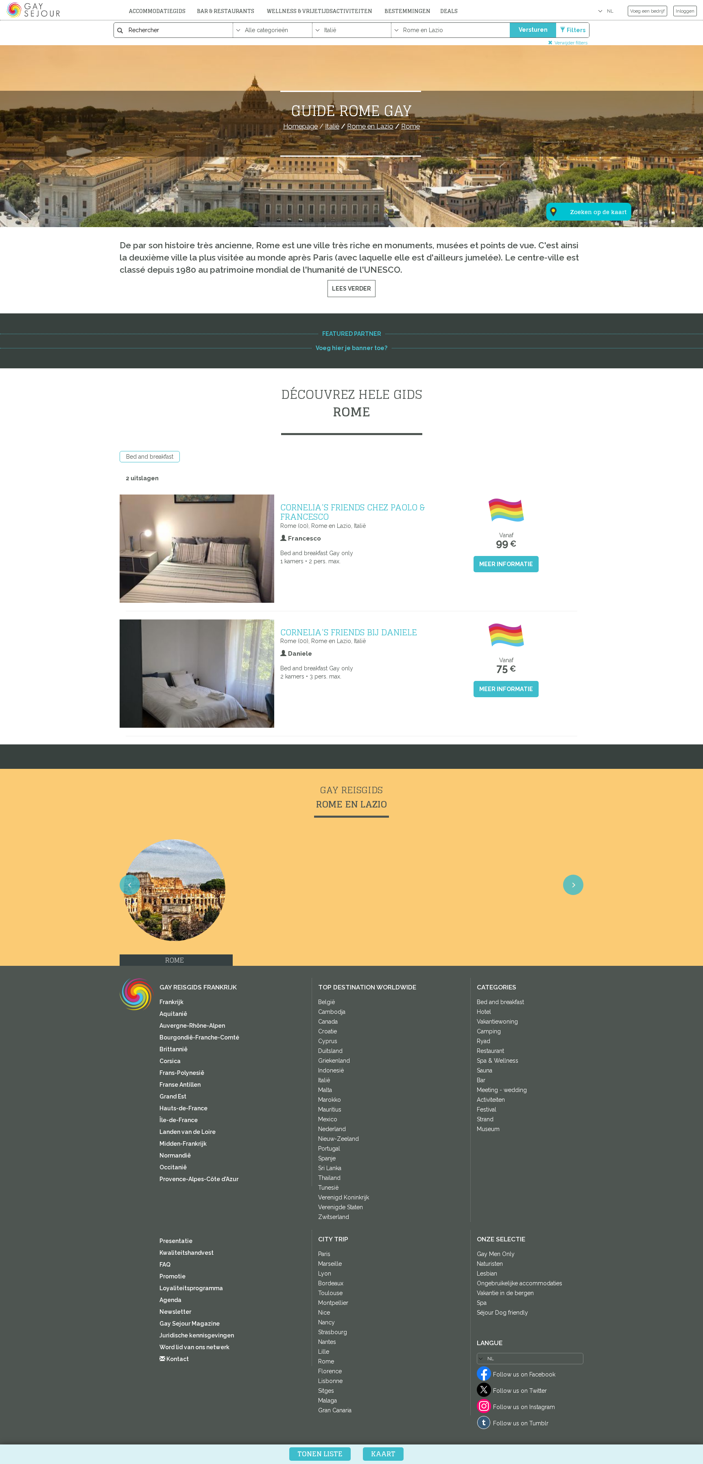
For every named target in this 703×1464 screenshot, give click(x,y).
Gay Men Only (496, 1254)
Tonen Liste (320, 1454)
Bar (481, 1080)
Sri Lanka (329, 1168)
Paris (324, 1254)
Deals (449, 11)
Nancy (326, 1322)
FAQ (164, 1264)
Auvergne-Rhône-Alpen (192, 1025)
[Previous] (130, 885)
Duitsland (330, 1051)
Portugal (329, 1148)
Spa (482, 1303)
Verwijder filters (571, 42)
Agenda (170, 1300)
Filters (576, 30)
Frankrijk (171, 1002)
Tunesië (328, 1187)
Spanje (327, 1158)
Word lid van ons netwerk (194, 1347)
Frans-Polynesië (181, 1073)
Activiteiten (491, 1099)
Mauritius (329, 1109)
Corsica (170, 1061)
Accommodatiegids (157, 11)
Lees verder (351, 288)
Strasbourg (332, 1332)
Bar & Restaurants (225, 11)
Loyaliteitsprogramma (191, 1288)
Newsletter (175, 1312)
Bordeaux (330, 1283)
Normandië (175, 1155)
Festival (486, 1109)
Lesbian (487, 1273)
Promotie (172, 1276)
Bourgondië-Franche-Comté (199, 1037)
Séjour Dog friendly (502, 1312)
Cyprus (327, 1041)
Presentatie (175, 1241)
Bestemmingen (407, 11)
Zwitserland (333, 1217)
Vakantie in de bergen (505, 1293)
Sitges (326, 1390)
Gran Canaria (335, 1410)
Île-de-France (178, 1120)
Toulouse (330, 1293)
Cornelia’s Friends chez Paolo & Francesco (352, 511)
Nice (324, 1312)
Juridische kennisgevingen (196, 1335)
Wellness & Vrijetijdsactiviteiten (319, 11)
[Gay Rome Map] (583, 172)
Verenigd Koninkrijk (343, 1197)
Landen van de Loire (187, 1132)
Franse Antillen (180, 1084)
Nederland (332, 1129)
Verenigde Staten (340, 1207)
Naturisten (490, 1263)
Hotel (484, 1012)
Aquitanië (173, 1014)
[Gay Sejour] (34, 10)
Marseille (330, 1263)
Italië (324, 1080)
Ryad (483, 1041)
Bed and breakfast (149, 456)
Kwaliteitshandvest (186, 1253)
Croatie (327, 1031)
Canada (328, 1021)
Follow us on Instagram (524, 1407)
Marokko (329, 1099)
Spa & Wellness (497, 1060)
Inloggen (685, 11)
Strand (485, 1119)
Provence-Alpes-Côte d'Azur (198, 1179)
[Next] (573, 885)
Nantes (327, 1342)
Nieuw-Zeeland (338, 1139)
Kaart (383, 1454)
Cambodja (331, 1012)
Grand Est (172, 1096)
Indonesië (331, 1070)
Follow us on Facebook (524, 1374)
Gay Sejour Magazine (189, 1323)
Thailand (329, 1178)
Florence (330, 1371)
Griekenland (334, 1060)
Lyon (324, 1273)
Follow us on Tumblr (520, 1423)
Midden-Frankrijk (183, 1143)
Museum (488, 1129)
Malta (325, 1090)
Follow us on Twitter (520, 1390)
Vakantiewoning (497, 1021)
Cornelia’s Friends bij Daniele (348, 632)
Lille (323, 1351)
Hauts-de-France (183, 1108)
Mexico (327, 1119)
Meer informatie (506, 564)
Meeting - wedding (502, 1090)
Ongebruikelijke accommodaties (519, 1283)
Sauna (484, 1070)
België (326, 1002)
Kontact (177, 1359)
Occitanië (173, 1167)
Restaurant (490, 1051)
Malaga (327, 1400)
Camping (489, 1031)
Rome (326, 1361)
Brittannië (173, 1049)
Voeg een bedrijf (647, 11)
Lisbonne (330, 1381)
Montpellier (333, 1303)
